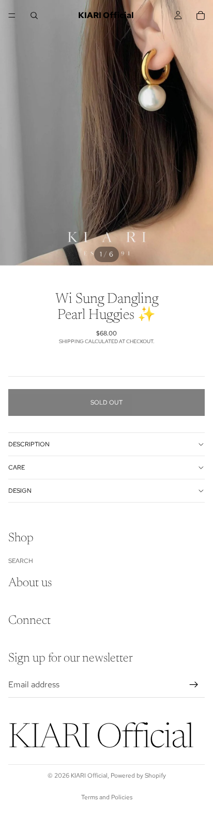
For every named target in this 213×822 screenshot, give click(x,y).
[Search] (34, 15)
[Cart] (200, 15)
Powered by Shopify (138, 775)
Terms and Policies (106, 797)
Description (29, 444)
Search (20, 561)
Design (20, 491)
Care (16, 467)
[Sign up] (194, 685)
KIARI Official (89, 775)
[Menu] (12, 15)
